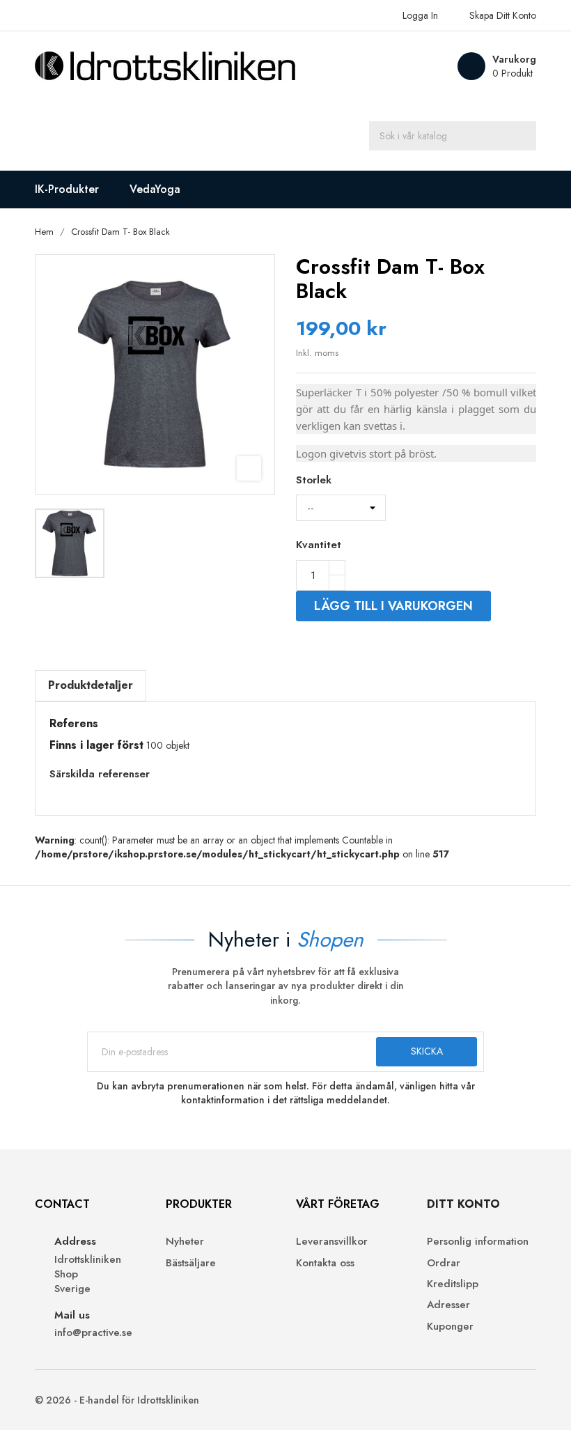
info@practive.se (93, 1333)
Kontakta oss (325, 1263)
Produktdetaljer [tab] (90, 685)
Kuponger (450, 1326)
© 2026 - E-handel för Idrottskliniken (117, 1400)
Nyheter (185, 1241)
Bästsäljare (191, 1263)
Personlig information (478, 1241)
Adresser (448, 1305)
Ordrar (443, 1263)
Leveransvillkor (332, 1241)
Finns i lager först (96, 745)
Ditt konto (463, 1204)
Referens (73, 723)
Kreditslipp (452, 1284)
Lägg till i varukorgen (393, 606)
